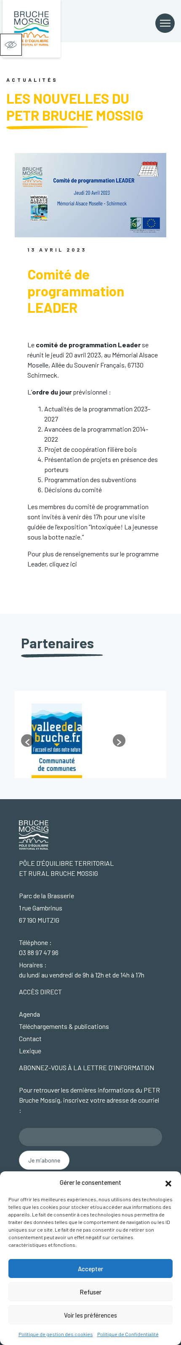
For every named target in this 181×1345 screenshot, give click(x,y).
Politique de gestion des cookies (56, 1334)
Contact (30, 1038)
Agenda (29, 1014)
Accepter (90, 1269)
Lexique (30, 1051)
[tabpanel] (90, 740)
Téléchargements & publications (64, 1026)
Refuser (90, 1292)
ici (73, 564)
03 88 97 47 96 (39, 952)
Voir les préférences (90, 1315)
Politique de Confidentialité (128, 1334)
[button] (11, 45)
